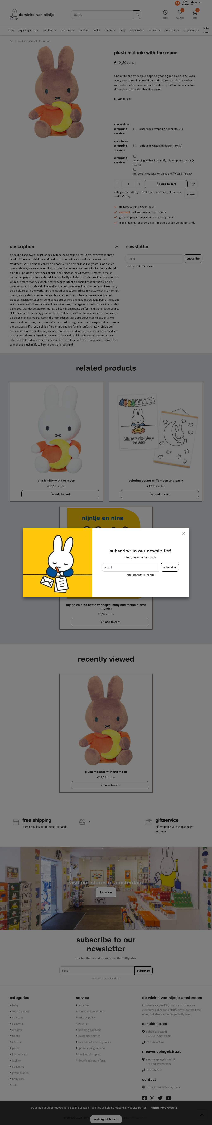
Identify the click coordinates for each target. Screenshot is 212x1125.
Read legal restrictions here (140, 574)
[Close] (183, 533)
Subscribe (169, 567)
